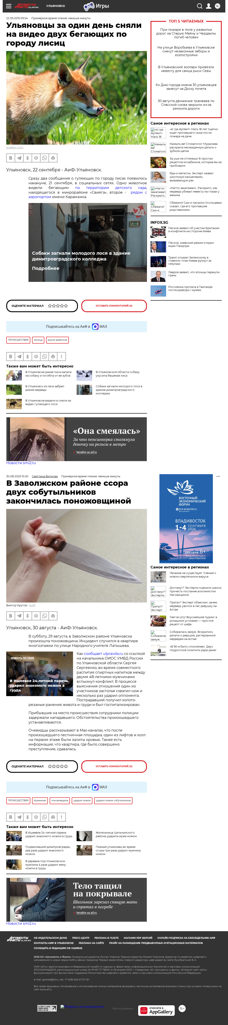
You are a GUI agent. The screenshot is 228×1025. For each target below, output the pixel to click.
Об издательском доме (50, 938)
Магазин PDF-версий (138, 938)
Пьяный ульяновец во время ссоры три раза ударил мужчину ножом (118, 850)
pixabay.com (14, 147)
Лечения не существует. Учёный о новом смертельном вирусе (193, 574)
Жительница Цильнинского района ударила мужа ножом (116, 834)
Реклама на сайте (91, 943)
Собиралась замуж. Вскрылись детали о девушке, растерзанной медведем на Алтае (193, 635)
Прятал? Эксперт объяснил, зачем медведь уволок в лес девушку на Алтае (193, 606)
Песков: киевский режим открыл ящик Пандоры (191, 244)
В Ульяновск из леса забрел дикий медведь (44, 388)
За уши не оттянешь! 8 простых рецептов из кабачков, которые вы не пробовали (196, 162)
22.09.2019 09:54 (17, 18)
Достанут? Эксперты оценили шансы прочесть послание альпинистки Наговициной (195, 591)
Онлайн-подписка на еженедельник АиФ (186, 938)
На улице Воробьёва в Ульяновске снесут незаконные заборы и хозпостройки (186, 51)
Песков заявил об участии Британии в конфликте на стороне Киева (193, 230)
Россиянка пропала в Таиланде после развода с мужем (190, 288)
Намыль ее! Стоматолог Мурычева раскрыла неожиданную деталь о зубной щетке (194, 147)
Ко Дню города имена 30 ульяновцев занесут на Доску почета (186, 87)
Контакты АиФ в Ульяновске (54, 943)
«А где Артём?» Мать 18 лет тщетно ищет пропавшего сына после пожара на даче (194, 132)
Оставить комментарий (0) (114, 305)
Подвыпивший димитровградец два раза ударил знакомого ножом (47, 850)
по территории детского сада (110, 188)
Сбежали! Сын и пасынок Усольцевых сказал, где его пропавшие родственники (196, 206)
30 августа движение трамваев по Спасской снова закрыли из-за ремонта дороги (186, 105)
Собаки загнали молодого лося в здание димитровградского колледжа (81, 256)
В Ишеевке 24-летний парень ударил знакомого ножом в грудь (48, 834)
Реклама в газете (106, 938)
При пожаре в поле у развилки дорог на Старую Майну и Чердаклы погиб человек (186, 33)
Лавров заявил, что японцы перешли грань (194, 274)
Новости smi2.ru (21, 463)
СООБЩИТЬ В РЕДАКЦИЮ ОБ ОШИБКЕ (58, 948)
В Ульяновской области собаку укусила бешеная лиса (118, 373)
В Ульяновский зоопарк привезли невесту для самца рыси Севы (186, 69)
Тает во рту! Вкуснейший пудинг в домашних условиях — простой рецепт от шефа (193, 620)
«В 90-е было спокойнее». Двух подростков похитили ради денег (193, 648)
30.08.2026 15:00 (17, 476)
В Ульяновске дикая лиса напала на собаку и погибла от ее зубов (48, 373)
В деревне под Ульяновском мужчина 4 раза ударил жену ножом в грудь (45, 864)
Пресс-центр (80, 938)
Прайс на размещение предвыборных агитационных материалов (156, 943)
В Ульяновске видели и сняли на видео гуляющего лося (48, 402)
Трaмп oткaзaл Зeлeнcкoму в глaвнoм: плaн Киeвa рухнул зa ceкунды (189, 260)
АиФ (32, 605)
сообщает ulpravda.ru (103, 654)
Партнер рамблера (122, 1008)
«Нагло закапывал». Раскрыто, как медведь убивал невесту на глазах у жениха (195, 191)
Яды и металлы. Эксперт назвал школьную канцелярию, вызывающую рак (192, 177)
